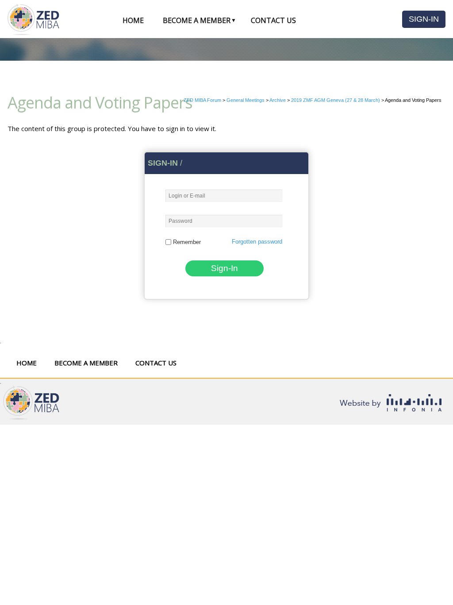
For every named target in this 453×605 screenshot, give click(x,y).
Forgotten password (257, 241)
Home (133, 20)
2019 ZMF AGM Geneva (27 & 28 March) (335, 100)
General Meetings (245, 100)
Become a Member (196, 20)
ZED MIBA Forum (202, 100)
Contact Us (273, 20)
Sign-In (424, 19)
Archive (277, 100)
